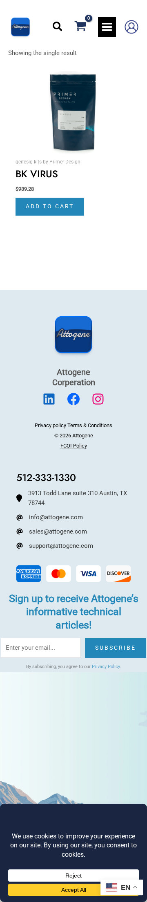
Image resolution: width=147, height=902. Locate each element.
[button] (58, 26)
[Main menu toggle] (107, 27)
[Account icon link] (131, 27)
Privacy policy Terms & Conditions (73, 425)
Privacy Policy (106, 666)
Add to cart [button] (50, 206)
